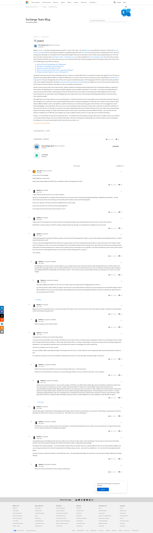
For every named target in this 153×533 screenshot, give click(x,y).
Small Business (79, 526)
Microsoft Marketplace (103, 520)
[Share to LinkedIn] (76, 499)
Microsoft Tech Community (104, 518)
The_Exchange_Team (43, 45)
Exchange (45, 6)
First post (88, 50)
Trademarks (107, 530)
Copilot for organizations (17, 515)
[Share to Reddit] (84, 499)
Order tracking (38, 518)
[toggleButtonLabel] (126, 7)
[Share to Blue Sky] (87, 499)
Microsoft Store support (39, 513)
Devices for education (60, 510)
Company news (123, 513)
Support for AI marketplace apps (105, 515)
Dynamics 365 (79, 513)
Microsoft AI (78, 508)
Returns (36, 515)
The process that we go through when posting (71, 82)
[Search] (115, 2)
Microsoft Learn (102, 513)
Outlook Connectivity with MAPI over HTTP (48, 68)
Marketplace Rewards (103, 523)
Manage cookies (93, 530)
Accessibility (122, 523)
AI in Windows (15, 520)
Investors (121, 518)
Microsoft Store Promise (39, 523)
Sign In (124, 2)
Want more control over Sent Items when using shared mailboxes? (55, 70)
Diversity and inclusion (124, 520)
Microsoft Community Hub (31, 6)
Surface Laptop (15, 510)
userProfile (115, 146)
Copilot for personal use (17, 518)
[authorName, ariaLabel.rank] (35, 46)
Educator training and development (63, 520)
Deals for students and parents (62, 523)
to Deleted (53, 261)
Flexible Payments (38, 526)
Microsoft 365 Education (61, 515)
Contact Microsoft (80, 530)
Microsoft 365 (79, 515)
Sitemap (73, 530)
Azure (100, 508)
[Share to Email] (92, 499)
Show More (41, 402)
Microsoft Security (80, 510)
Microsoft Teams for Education (62, 513)
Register (119, 2)
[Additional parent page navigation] (40, 7)
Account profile (38, 508)
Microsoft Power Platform (81, 518)
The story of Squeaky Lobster (96, 57)
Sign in (103, 489)
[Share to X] (82, 499)
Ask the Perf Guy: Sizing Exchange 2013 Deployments (51, 64)
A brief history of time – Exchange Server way (63, 57)
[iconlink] (36, 155)
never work (84, 52)
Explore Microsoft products (18, 523)
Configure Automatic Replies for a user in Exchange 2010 (52, 72)
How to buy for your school (61, 518)
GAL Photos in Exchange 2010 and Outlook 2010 (50, 66)
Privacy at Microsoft (124, 515)
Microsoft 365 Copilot (80, 523)
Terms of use (101, 530)
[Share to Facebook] (79, 499)
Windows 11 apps (16, 526)
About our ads (127, 530)
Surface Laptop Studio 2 (17, 513)
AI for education (59, 526)
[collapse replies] (29, 171)
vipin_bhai (39, 170)
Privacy (87, 530)
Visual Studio (101, 526)
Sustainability (122, 526)
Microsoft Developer (103, 510)
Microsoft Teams (79, 520)
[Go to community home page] (27, 2)
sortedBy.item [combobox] (119, 166)
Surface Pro (15, 508)
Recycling (120, 530)
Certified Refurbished (39, 520)
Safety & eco (114, 530)
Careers (121, 508)
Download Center (38, 510)
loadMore (38, 299)
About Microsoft (123, 510)
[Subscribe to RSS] (89, 499)
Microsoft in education (60, 508)
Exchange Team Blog (52, 6)
